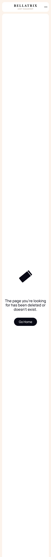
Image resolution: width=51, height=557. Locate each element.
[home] (25, 6)
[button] (44, 7)
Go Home (25, 322)
